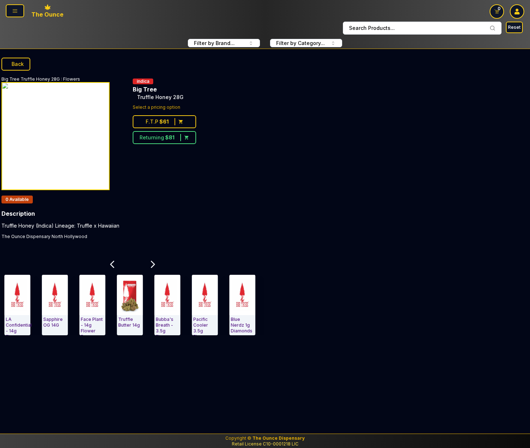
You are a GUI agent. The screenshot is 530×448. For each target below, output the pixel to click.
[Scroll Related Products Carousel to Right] (153, 264)
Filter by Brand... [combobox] (214, 43)
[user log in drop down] (517, 11)
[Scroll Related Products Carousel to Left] (112, 264)
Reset (514, 27)
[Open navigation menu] (15, 10)
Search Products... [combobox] (372, 28)
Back (18, 64)
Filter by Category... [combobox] (300, 43)
